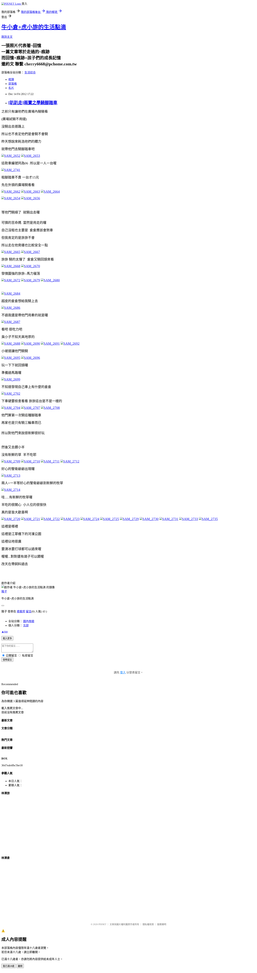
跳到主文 (7, 36)
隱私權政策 (148, 924)
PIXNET (102, 924)
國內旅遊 (28, 621)
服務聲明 (161, 924)
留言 (28, 611)
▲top (4, 631)
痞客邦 (21, 611)
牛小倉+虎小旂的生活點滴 (33, 27)
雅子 (4, 591)
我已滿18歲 (8, 966)
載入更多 (7, 638)
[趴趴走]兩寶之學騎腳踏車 (32, 102)
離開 (20, 966)
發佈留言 (7, 659)
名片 (11, 87)
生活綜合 (30, 72)
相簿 (11, 79)
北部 (26, 625)
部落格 (12, 83)
